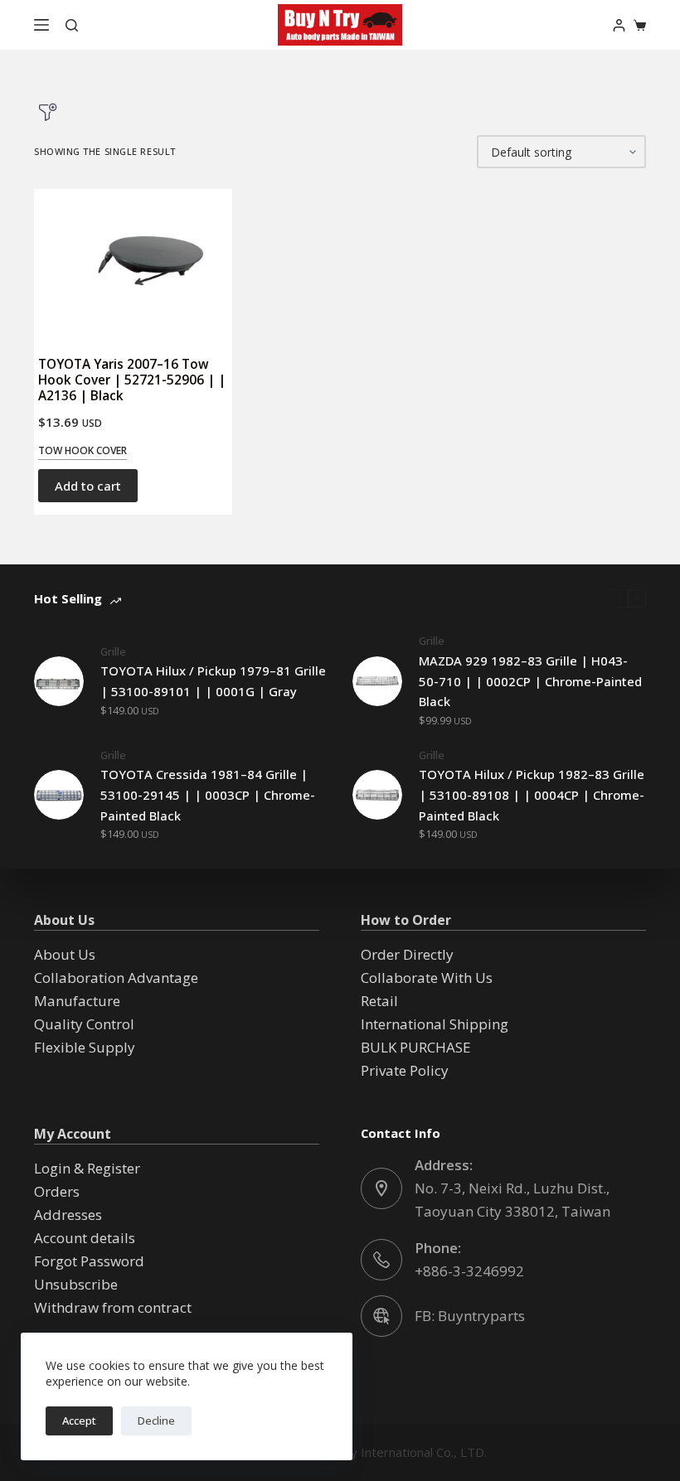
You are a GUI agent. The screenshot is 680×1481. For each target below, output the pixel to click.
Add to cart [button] (88, 485)
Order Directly (407, 954)
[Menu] (41, 24)
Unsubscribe (76, 1284)
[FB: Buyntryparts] (381, 1316)
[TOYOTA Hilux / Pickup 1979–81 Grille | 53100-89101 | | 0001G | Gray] (59, 681)
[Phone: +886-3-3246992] (381, 1259)
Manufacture (77, 1000)
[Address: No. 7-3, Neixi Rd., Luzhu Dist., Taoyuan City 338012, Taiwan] (381, 1188)
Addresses (68, 1214)
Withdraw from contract (113, 1307)
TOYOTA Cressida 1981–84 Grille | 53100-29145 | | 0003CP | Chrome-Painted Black (207, 795)
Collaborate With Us (427, 977)
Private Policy (405, 1070)
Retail (379, 1000)
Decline (156, 1420)
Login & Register (87, 1168)
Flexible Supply (84, 1047)
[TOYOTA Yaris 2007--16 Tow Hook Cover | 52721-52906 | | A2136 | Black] (133, 264)
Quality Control (84, 1023)
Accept (79, 1420)
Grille (113, 651)
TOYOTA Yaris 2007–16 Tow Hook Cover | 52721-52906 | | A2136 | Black (132, 380)
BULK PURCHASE (416, 1047)
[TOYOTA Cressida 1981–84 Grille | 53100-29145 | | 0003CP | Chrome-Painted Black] (59, 795)
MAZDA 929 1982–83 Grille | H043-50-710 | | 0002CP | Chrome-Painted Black (530, 681)
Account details (84, 1237)
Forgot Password (89, 1260)
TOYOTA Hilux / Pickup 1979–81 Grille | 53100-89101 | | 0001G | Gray (213, 680)
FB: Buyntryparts (470, 1315)
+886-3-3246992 (469, 1270)
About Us (64, 954)
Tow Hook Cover (82, 450)
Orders (57, 1191)
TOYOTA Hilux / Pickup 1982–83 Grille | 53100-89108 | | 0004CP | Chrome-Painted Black (531, 795)
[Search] (72, 25)
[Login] (619, 25)
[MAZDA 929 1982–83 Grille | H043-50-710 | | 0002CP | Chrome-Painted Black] (377, 681)
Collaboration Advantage (116, 977)
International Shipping (434, 1023)
